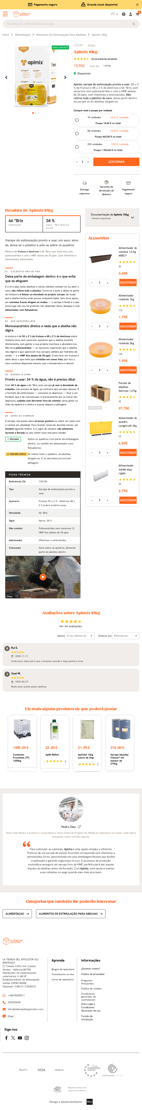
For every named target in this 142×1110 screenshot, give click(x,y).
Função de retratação (87, 1018)
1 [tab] (33, 113)
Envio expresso (45, 4)
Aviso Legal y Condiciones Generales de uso (91, 1007)
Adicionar (128, 282)
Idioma (61, 635)
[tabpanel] (36, 77)
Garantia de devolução (102, 4)
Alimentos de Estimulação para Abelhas (68, 914)
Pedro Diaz (68, 827)
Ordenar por (105, 635)
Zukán (91, 45)
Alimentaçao (15, 914)
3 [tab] (38, 113)
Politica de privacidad (92, 974)
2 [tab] (36, 113)
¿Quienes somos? (90, 968)
